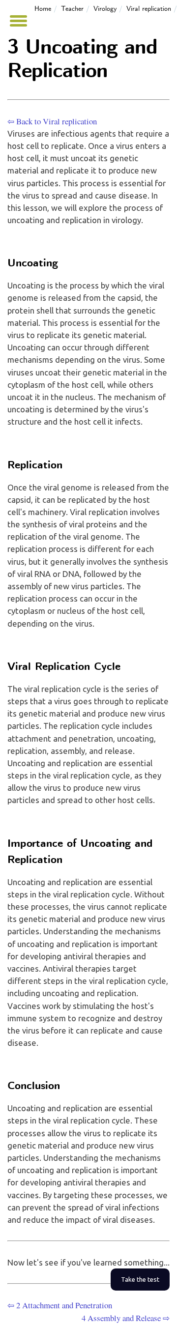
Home (42, 8)
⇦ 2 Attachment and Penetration (59, 1305)
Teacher (72, 8)
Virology (105, 8)
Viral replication (148, 8)
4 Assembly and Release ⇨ (126, 1318)
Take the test (140, 1279)
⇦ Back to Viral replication (52, 121)
